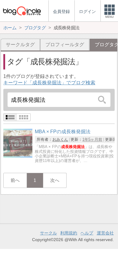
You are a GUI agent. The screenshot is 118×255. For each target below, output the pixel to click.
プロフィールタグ (64, 44)
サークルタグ (20, 44)
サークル (48, 233)
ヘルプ (86, 233)
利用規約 (68, 233)
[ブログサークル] (22, 10)
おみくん (60, 139)
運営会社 (105, 233)
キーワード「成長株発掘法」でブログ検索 (49, 82)
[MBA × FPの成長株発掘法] (17, 156)
